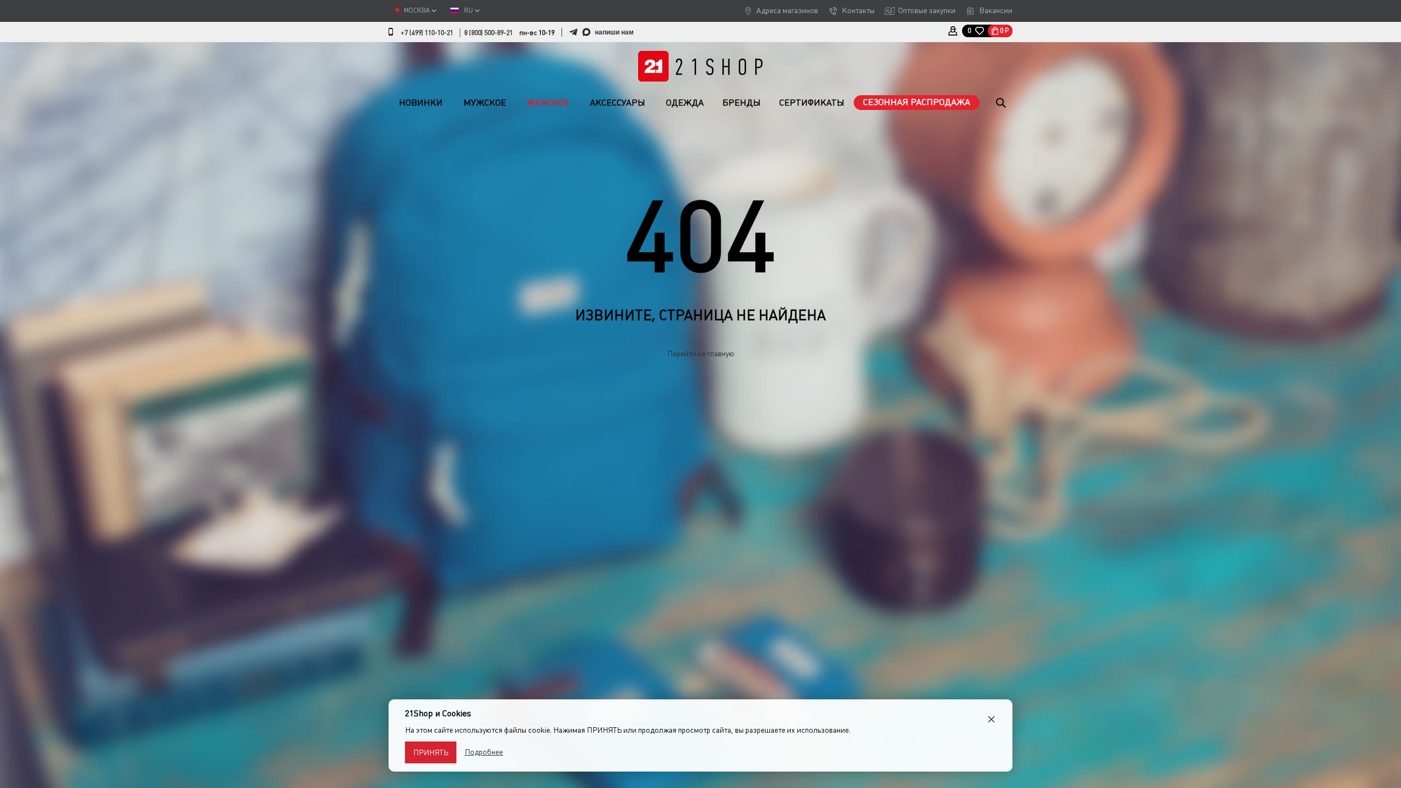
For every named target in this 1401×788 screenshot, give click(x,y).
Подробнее (484, 752)
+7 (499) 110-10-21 (427, 33)
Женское (548, 102)
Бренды (741, 102)
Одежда (685, 102)
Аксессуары (617, 102)
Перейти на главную (700, 353)
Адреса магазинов (787, 10)
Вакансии (995, 10)
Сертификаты (811, 102)
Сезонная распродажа (916, 102)
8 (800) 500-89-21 (488, 33)
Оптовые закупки (927, 10)
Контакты (858, 10)
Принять (430, 752)
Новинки (421, 102)
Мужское (485, 102)
